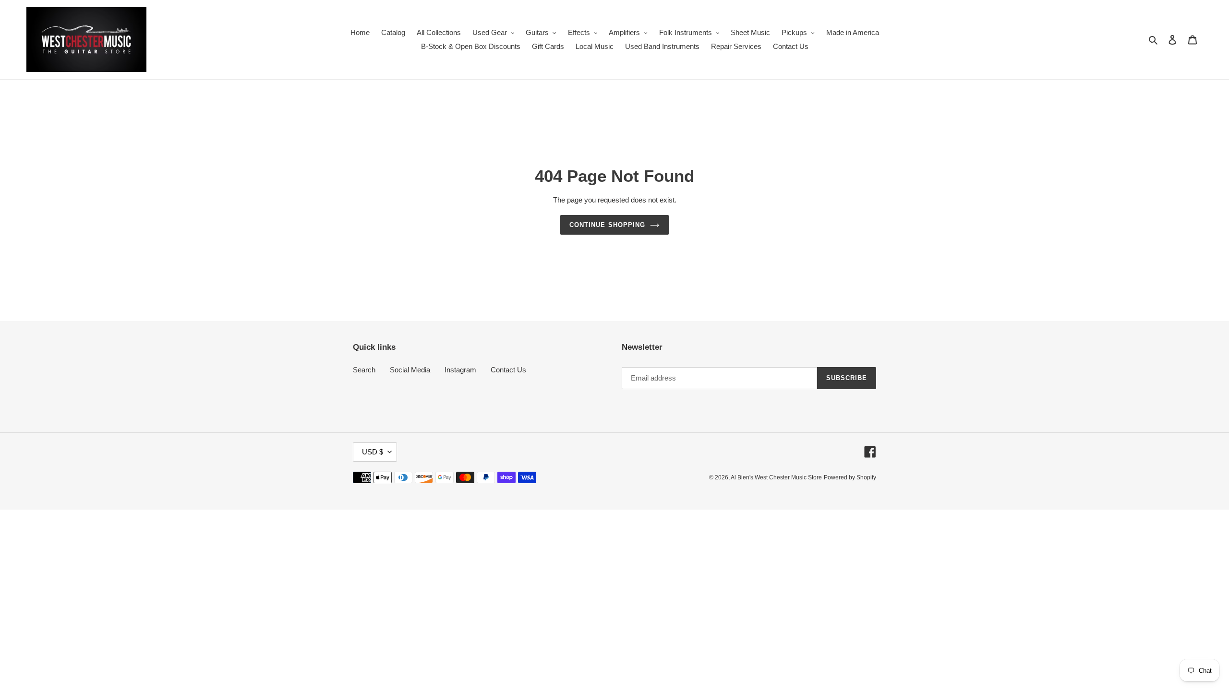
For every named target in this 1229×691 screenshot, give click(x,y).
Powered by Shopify (850, 477)
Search (364, 370)
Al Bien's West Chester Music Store (776, 477)
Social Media (410, 370)
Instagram (460, 370)
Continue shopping (607, 224)
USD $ (372, 452)
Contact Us (508, 370)
